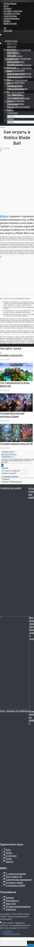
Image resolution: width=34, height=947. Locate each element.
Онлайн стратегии (12, 11)
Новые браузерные (17, 80)
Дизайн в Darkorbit (11, 355)
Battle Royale (10, 23)
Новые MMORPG (16, 82)
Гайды (10, 118)
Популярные (9, 3)
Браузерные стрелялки (19, 67)
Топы (6, 91)
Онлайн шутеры (11, 13)
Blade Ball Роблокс (16, 237)
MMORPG (12, 52)
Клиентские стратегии (19, 49)
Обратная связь (11, 934)
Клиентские (11, 40)
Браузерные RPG (16, 70)
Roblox (4, 216)
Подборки (12, 112)
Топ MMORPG (14, 94)
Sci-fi (6, 6)
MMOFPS (11, 46)
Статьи (7, 109)
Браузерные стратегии (19, 73)
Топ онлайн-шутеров (18, 106)
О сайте (7, 931)
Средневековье (11, 18)
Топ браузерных (15, 92)
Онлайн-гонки (14, 64)
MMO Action (13, 61)
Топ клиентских (15, 97)
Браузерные (9, 67)
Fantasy (7, 8)
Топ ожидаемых (15, 103)
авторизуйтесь (9, 454)
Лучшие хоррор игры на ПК (16, 443)
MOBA (6, 21)
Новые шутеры (15, 85)
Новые (7, 79)
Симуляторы (10, 16)
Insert (30, 945)
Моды (10, 115)
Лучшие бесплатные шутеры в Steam (12, 415)
